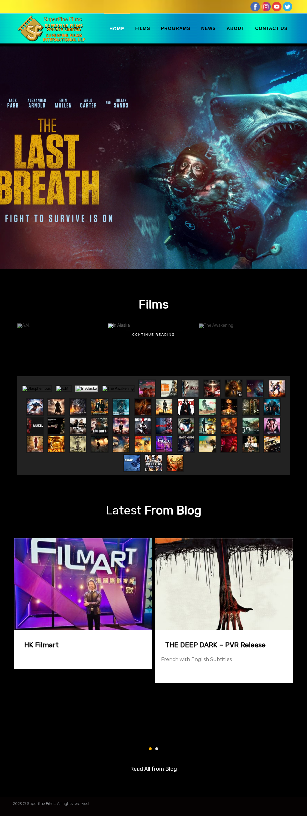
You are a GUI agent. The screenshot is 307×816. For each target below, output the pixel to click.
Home (116, 28)
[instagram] (266, 6)
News (208, 28)
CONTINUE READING (153, 334)
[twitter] (287, 6)
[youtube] (276, 6)
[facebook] (255, 6)
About (235, 28)
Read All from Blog (153, 769)
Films (142, 28)
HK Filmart (41, 645)
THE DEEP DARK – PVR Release (215, 645)
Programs (175, 28)
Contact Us (271, 28)
